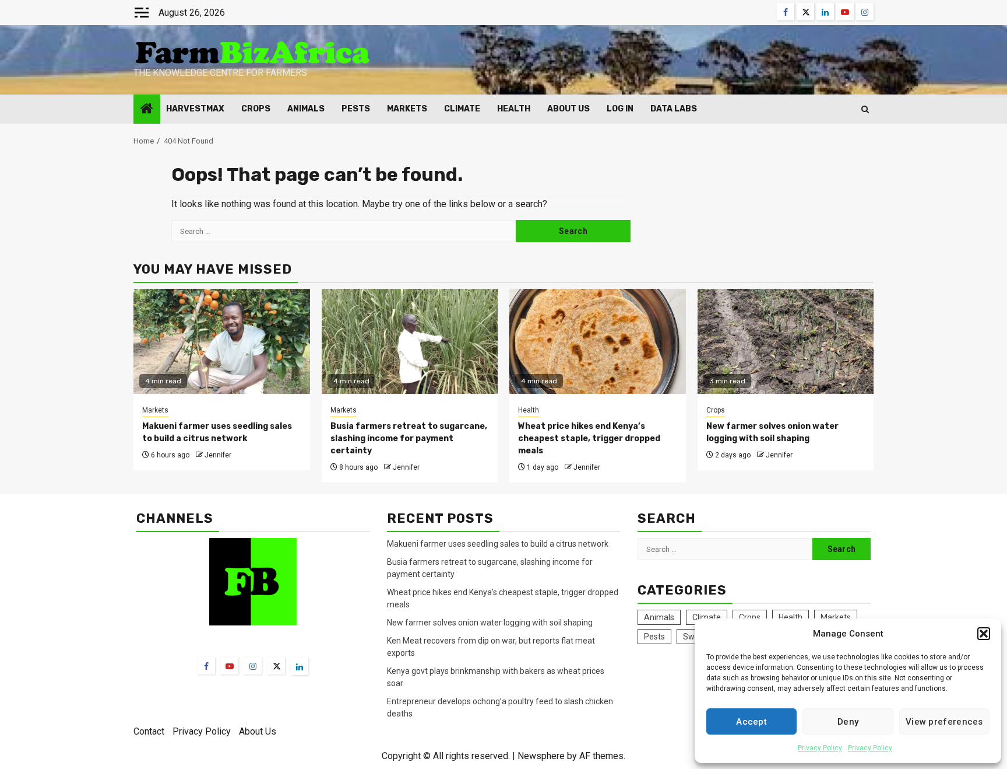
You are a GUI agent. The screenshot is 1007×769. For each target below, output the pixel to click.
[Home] (146, 110)
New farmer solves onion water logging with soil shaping (490, 622)
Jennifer (218, 455)
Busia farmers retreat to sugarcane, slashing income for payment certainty (408, 438)
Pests (355, 109)
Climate (462, 109)
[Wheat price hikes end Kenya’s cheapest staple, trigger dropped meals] (597, 341)
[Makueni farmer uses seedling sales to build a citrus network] (221, 341)
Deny (847, 721)
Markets (407, 109)
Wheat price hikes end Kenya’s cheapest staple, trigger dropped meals (589, 438)
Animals (306, 109)
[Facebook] (206, 665)
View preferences (944, 721)
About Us (568, 109)
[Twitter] (276, 665)
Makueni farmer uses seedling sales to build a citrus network (498, 543)
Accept (751, 721)
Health (513, 109)
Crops (255, 109)
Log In (620, 109)
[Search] (865, 109)
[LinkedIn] (299, 666)
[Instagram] (253, 665)
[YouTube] (229, 665)
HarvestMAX (195, 109)
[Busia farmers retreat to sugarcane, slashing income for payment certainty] (410, 341)
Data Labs (673, 109)
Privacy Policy (820, 748)
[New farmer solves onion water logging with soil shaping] (786, 341)
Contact (148, 731)
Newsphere (541, 755)
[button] (984, 633)
